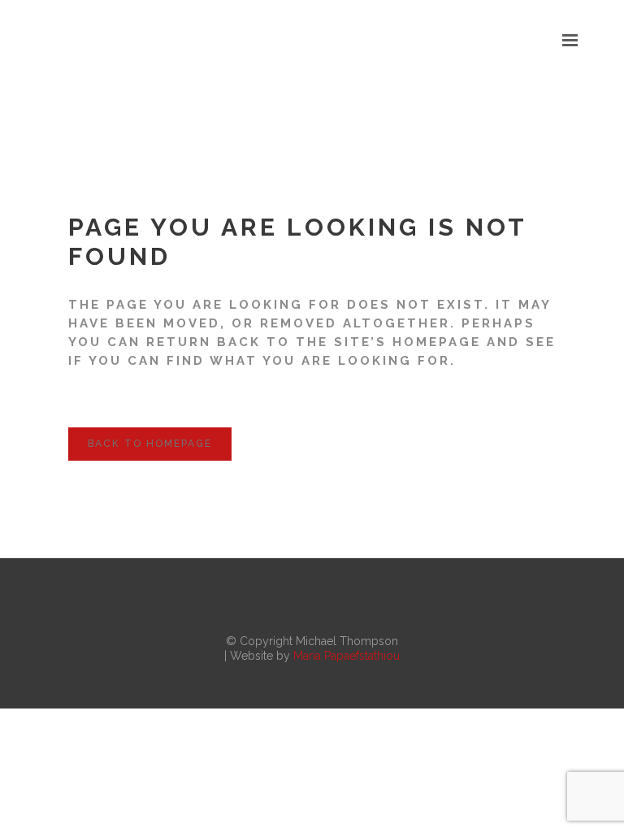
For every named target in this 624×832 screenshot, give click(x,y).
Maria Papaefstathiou (346, 655)
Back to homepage (150, 443)
